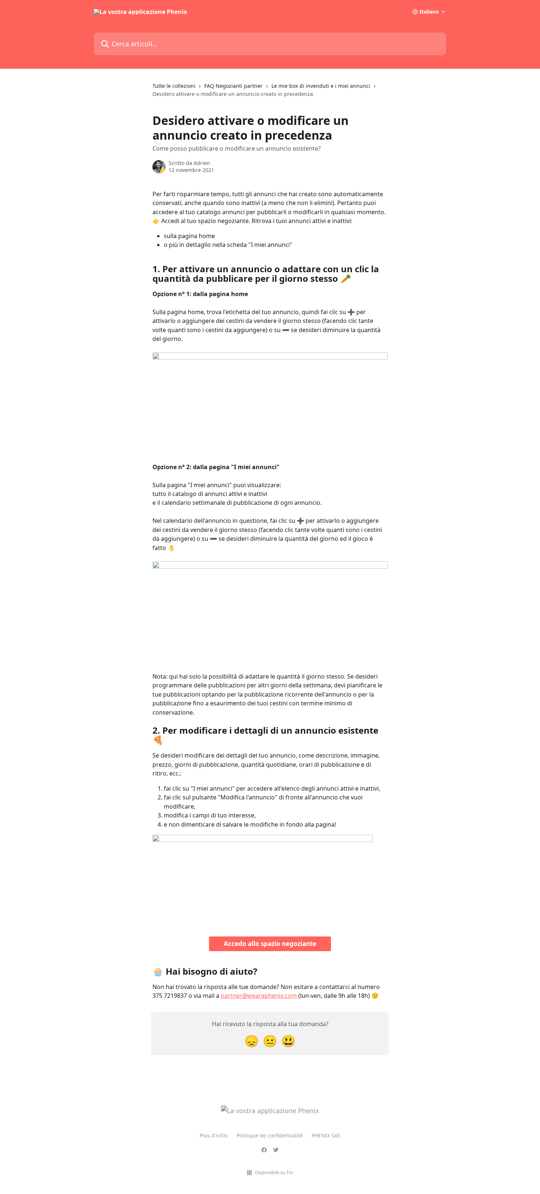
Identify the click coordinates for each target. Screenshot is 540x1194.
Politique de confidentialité (270, 1135)
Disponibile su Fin (274, 1172)
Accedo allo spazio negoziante (270, 943)
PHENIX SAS (326, 1135)
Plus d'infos (213, 1135)
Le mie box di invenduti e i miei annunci (320, 85)
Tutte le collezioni (173, 85)
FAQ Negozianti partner (233, 85)
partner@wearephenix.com (259, 996)
